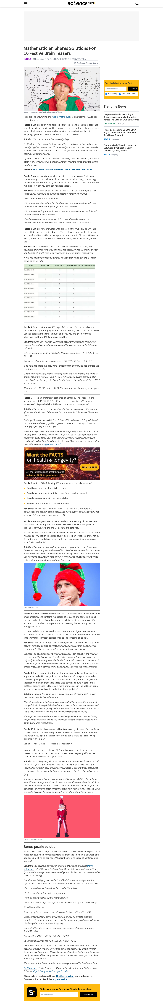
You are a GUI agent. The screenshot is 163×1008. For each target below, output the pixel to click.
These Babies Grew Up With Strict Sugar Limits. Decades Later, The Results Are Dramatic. (120, 132)
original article (60, 979)
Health (107, 139)
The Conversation (65, 976)
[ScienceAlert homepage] (81, 3)
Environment (109, 123)
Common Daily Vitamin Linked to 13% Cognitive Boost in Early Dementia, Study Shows (120, 148)
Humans (27, 59)
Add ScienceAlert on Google (87, 63)
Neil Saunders (30, 968)
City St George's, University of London (51, 971)
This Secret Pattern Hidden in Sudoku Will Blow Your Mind (62, 169)
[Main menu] (26, 4)
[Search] (137, 4)
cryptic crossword (51, 444)
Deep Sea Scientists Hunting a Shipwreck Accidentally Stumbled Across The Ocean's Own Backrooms (121, 117)
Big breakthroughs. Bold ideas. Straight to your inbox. (66, 989)
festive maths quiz (61, 116)
